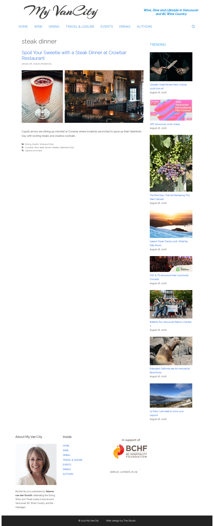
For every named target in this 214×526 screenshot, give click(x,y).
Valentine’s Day (67, 147)
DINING (54, 26)
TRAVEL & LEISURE (80, 26)
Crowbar (29, 147)
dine (36, 147)
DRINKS (124, 26)
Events (35, 144)
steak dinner (45, 147)
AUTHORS (144, 26)
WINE (38, 26)
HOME (23, 26)
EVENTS (107, 26)
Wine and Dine (46, 144)
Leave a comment (33, 150)
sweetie (55, 147)
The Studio (130, 520)
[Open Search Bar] (193, 26)
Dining (28, 144)
